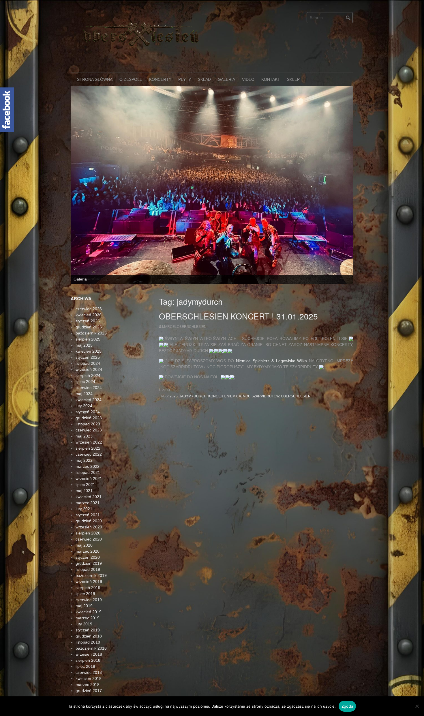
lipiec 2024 (85, 343)
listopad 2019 (88, 531)
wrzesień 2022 (89, 403)
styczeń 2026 (88, 282)
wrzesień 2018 (89, 616)
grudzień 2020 (89, 482)
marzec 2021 (88, 464)
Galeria (226, 79)
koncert (216, 358)
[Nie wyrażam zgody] (417, 706)
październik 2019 (91, 537)
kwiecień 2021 (89, 458)
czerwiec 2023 (89, 391)
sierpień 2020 (88, 494)
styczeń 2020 (88, 519)
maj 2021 (84, 452)
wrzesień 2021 (89, 440)
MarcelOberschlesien (184, 288)
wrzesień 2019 (89, 543)
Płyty (184, 79)
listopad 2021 (88, 434)
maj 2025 (84, 306)
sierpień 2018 (88, 622)
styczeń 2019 (88, 591)
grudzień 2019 (89, 525)
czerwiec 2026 (89, 270)
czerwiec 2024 (89, 349)
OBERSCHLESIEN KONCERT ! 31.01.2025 (238, 277)
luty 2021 (84, 470)
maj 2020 (84, 506)
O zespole (130, 79)
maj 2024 (84, 355)
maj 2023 (84, 397)
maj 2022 (84, 422)
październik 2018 (91, 609)
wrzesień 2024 (89, 331)
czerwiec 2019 (89, 561)
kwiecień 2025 (89, 313)
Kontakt (270, 79)
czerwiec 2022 (89, 416)
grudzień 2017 (89, 652)
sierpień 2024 (88, 337)
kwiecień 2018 (89, 640)
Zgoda (347, 706)
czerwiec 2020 (89, 500)
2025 (174, 358)
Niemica (234, 358)
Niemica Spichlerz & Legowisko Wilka (271, 322)
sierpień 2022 (88, 409)
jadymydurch (193, 358)
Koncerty (160, 79)
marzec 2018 (88, 646)
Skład (204, 79)
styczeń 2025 (88, 319)
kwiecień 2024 (89, 361)
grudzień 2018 (89, 597)
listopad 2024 (88, 325)
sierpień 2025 (88, 300)
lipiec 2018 (85, 628)
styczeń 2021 (88, 476)
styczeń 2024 (88, 373)
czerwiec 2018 (89, 634)
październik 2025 (91, 294)
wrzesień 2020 (89, 488)
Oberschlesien (296, 358)
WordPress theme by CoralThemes (326, 669)
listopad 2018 (88, 603)
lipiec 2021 (85, 446)
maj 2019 (84, 567)
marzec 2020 (88, 513)
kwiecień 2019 (89, 573)
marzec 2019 (88, 579)
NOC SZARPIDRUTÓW (261, 358)
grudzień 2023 (89, 379)
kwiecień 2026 (89, 276)
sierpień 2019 (88, 549)
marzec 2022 (88, 428)
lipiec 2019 (85, 555)
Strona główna (94, 79)
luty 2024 (84, 367)
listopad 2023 (88, 385)
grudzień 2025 (89, 288)
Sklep (293, 79)
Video (248, 79)
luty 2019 (84, 585)
